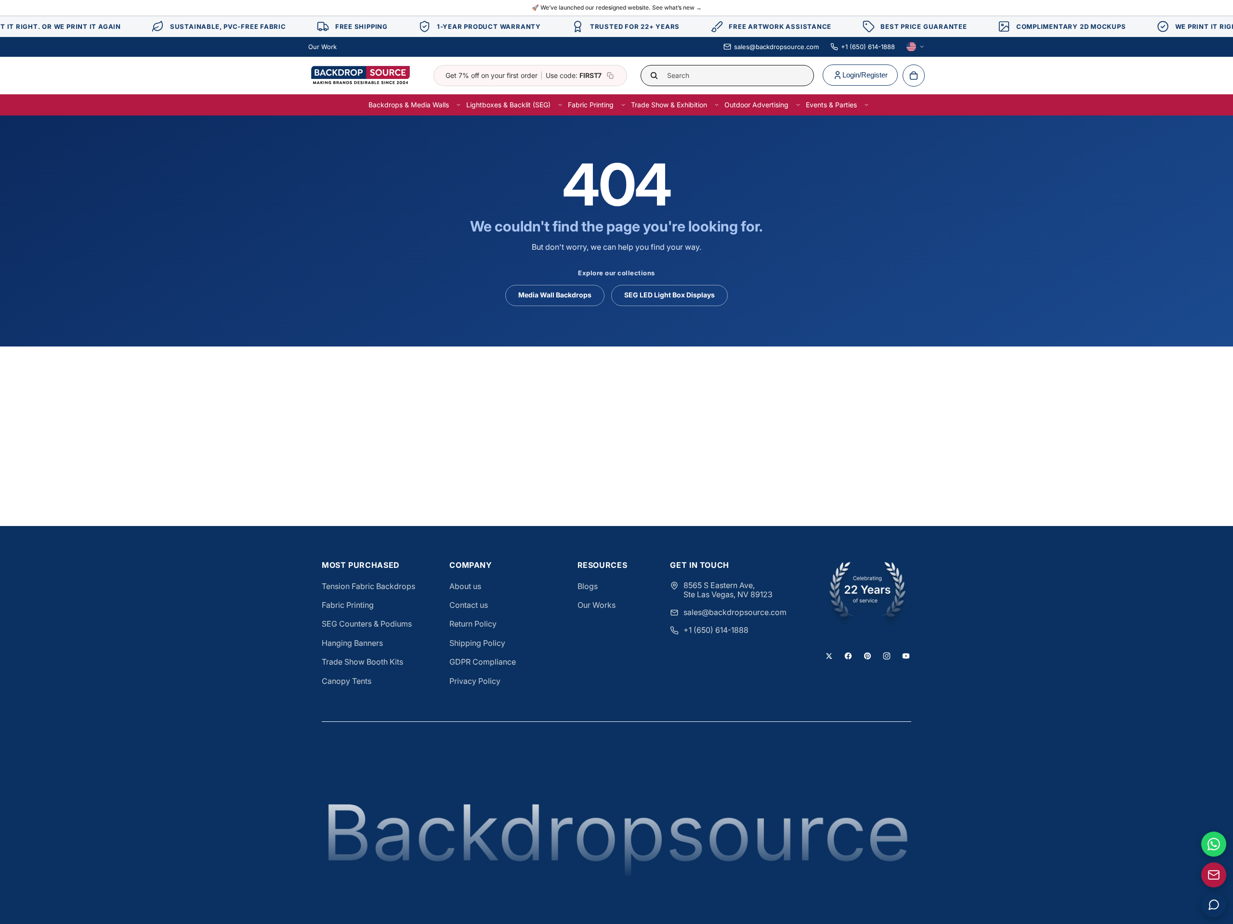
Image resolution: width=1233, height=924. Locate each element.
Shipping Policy (477, 643)
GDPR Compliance (482, 662)
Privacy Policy (474, 681)
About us (465, 586)
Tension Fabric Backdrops (368, 586)
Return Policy (473, 624)
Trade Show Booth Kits (362, 662)
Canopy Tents (346, 681)
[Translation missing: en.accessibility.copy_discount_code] (610, 75)
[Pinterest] (867, 656)
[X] (829, 656)
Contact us (468, 605)
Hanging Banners (352, 643)
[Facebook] (848, 656)
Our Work (322, 47)
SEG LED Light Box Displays (669, 295)
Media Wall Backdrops (554, 295)
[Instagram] (886, 656)
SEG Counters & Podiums (367, 624)
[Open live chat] (1213, 904)
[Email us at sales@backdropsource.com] (1213, 874)
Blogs (587, 586)
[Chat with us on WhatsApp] (1213, 844)
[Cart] (914, 75)
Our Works (596, 605)
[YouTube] (906, 656)
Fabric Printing (348, 605)
